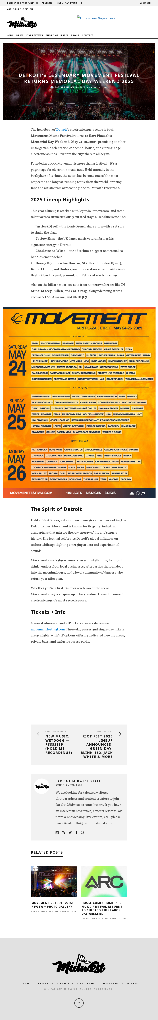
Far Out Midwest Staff (70, 87)
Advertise (48, 3)
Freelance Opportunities (22, 3)
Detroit (61, 129)
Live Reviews (34, 35)
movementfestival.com (48, 629)
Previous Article (55, 732)
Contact (88, 35)
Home (10, 35)
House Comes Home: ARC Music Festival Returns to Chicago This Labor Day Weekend (101, 908)
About (75, 35)
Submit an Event (67, 3)
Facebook (87, 983)
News (19, 35)
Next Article (105, 732)
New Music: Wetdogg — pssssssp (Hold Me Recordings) (58, 744)
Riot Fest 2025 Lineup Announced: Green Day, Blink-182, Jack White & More (97, 746)
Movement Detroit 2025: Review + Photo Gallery (52, 904)
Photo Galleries (57, 35)
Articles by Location (20, 9)
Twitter (131, 983)
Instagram (110, 983)
